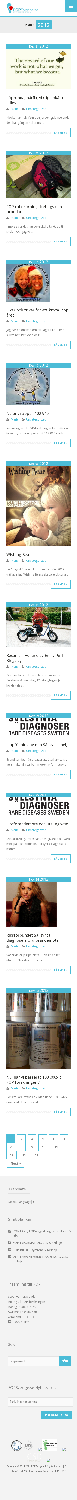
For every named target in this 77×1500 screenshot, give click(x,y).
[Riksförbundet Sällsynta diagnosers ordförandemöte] (31, 926)
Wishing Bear (18, 554)
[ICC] (16, 1450)
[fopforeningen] (52, 1450)
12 (11, 1155)
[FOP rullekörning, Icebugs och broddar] (38, 197)
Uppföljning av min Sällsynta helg (37, 744)
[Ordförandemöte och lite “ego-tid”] (38, 814)
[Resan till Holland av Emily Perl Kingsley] (38, 646)
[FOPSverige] (22, 12)
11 (56, 1147)
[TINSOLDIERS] (30, 1450)
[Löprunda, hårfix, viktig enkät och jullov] (38, 88)
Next (15, 1163)
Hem (28, 25)
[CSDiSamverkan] (36, 1461)
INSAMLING (21, 1322)
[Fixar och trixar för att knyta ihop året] (28, 300)
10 (43, 1147)
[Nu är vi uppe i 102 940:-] (28, 404)
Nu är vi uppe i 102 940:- (28, 413)
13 (24, 1155)
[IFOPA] (40, 1450)
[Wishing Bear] (38, 545)
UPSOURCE (59, 1471)
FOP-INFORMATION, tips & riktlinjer (38, 1243)
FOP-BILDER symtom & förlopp (35, 1250)
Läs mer (60, 132)
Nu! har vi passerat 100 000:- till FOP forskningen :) (35, 1080)
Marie (15, 109)
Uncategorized (36, 109)
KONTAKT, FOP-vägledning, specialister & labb (42, 1233)
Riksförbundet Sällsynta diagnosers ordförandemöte (32, 938)
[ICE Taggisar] (48, 1461)
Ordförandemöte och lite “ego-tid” (38, 823)
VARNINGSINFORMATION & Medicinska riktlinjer (41, 1259)
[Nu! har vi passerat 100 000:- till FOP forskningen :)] (38, 1068)
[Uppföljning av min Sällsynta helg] (38, 735)
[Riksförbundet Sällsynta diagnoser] (64, 1450)
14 (36, 1155)
